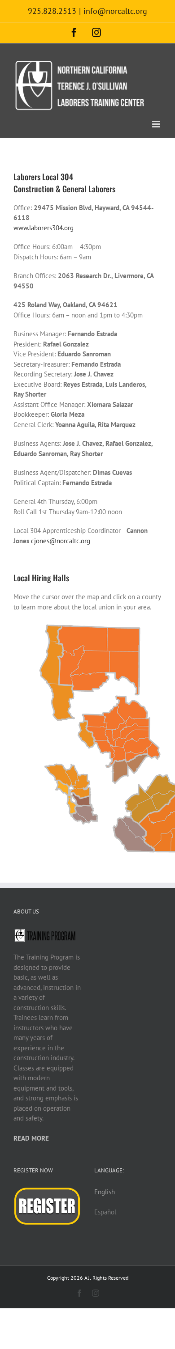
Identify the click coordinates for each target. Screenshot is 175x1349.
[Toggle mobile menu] (157, 124)
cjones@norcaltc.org (60, 541)
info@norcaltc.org (115, 11)
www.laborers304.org (43, 228)
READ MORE (31, 1138)
